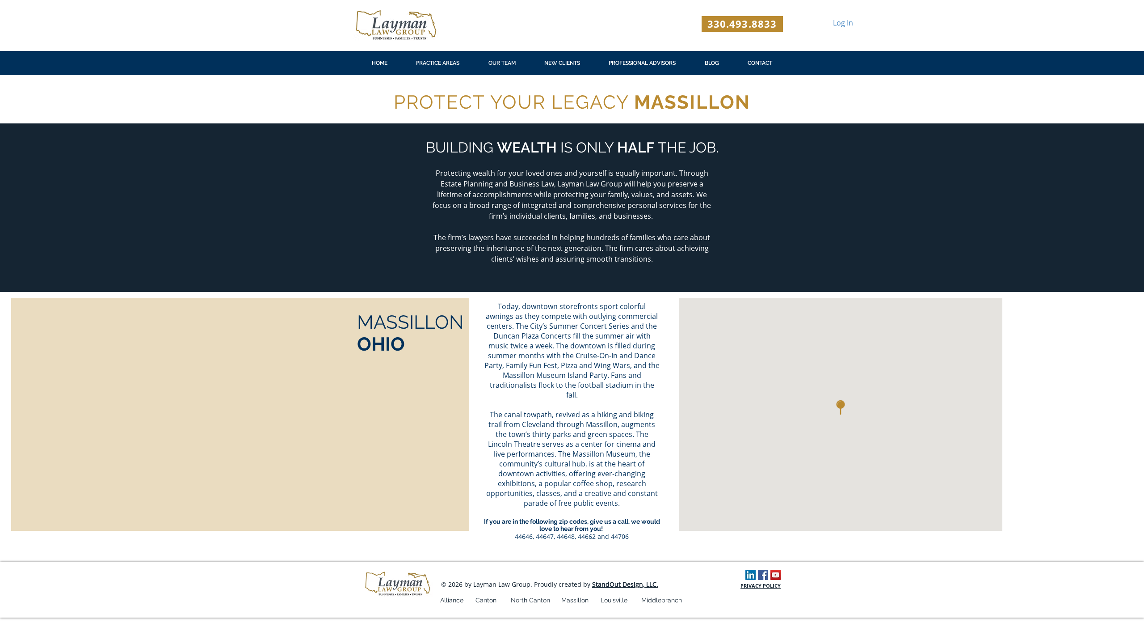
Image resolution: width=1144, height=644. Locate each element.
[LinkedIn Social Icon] (750, 575)
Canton (485, 600)
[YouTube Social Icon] (775, 575)
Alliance (451, 600)
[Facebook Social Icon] (763, 575)
